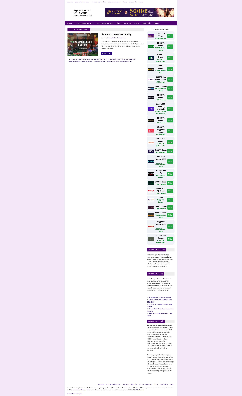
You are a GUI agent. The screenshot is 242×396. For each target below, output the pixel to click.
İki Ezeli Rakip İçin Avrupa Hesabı (160, 297)
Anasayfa (70, 2)
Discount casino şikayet (128, 59)
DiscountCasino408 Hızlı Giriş (116, 34)
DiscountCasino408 (76, 59)
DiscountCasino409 (113, 61)
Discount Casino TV (114, 2)
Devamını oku (106, 53)
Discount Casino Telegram (74, 394)
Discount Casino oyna (114, 59)
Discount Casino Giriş (99, 2)
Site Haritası (139, 390)
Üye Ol (125, 2)
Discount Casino (88, 59)
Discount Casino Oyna (82, 2)
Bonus (141, 2)
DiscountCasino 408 (74, 61)
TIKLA (170, 36)
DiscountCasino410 (126, 61)
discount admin (121, 38)
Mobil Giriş (132, 2)
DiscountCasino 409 (87, 61)
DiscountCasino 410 (100, 61)
